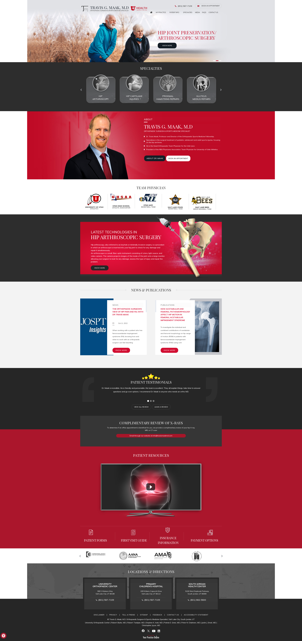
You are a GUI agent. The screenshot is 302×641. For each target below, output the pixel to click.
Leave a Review (161, 407)
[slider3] (153, 401)
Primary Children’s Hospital (151, 585)
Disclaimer (99, 615)
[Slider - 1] (214, 60)
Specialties (187, 12)
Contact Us (213, 12)
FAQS (204, 12)
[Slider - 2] (217, 60)
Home (151, 12)
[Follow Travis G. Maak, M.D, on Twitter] (148, 631)
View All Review (141, 407)
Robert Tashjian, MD (135, 623)
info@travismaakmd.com (162, 436)
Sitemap (144, 615)
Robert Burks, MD (118, 623)
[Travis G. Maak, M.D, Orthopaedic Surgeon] (104, 9)
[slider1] (148, 401)
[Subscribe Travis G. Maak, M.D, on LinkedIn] (159, 631)
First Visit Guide (134, 540)
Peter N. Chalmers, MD (190, 623)
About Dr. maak (155, 158)
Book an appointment (178, 158)
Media (197, 12)
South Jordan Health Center (197, 585)
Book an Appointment (211, 6)
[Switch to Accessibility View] (3, 636)
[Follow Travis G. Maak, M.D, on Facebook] (143, 631)
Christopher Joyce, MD (151, 625)
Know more (170, 45)
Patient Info (174, 12)
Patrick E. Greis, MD (172, 623)
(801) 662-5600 (198, 600)
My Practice (161, 12)
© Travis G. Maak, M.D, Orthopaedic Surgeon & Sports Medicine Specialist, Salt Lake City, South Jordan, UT (151, 619)
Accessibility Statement (196, 615)
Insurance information (168, 540)
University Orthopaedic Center (105, 585)
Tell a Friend (128, 615)
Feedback (157, 615)
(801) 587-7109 (185, 6)
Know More (99, 268)
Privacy (113, 615)
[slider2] (151, 401)
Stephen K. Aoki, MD (154, 623)
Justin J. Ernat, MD (208, 623)
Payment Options (204, 540)
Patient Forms (95, 540)
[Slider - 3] (220, 60)
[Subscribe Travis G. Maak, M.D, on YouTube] (153, 631)
